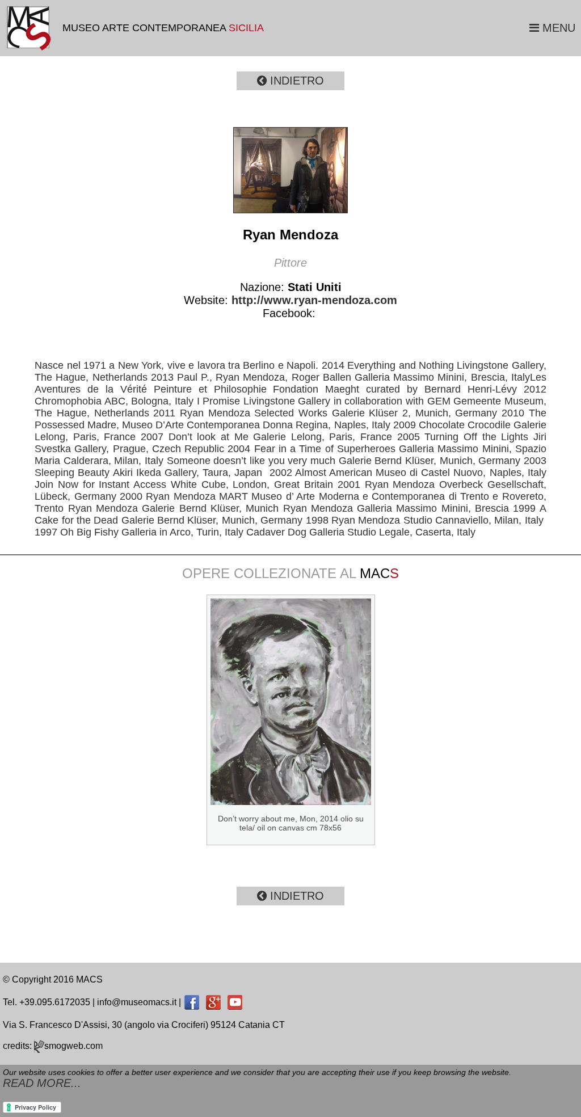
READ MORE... (42, 1083)
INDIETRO (295, 80)
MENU (557, 28)
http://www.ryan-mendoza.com (312, 300)
